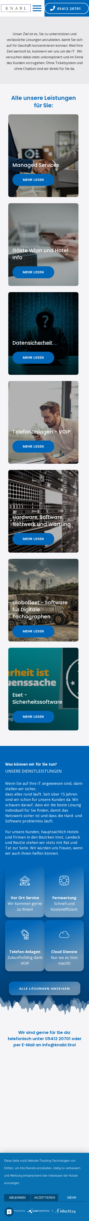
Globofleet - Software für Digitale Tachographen (40, 609)
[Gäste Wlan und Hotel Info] (43, 244)
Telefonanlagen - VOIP (41, 431)
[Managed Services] (43, 155)
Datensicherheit (32, 342)
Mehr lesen (33, 179)
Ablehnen (17, 1197)
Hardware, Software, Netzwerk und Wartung (41, 521)
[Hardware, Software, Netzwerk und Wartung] (43, 511)
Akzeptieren (44, 1197)
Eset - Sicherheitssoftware (37, 698)
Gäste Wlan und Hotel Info (40, 254)
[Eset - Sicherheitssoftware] (43, 689)
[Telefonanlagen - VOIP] (43, 422)
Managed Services (35, 165)
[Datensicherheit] (43, 333)
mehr (71, 1197)
